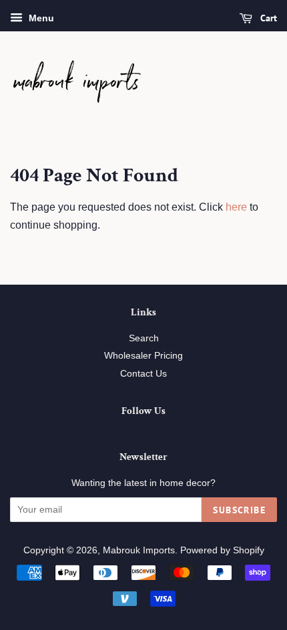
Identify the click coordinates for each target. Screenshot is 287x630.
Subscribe (239, 510)
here (236, 207)
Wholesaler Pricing (143, 356)
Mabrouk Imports (139, 550)
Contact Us (143, 374)
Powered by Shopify (222, 550)
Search (144, 338)
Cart (267, 18)
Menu (40, 18)
